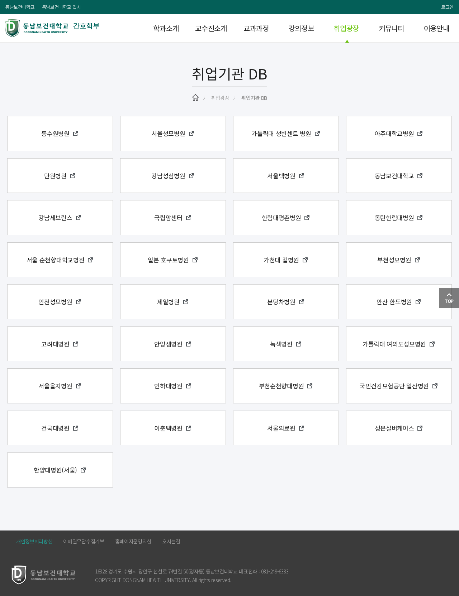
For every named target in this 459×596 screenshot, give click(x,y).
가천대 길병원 (281, 259)
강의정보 (301, 28)
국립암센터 (168, 217)
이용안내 (436, 28)
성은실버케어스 (394, 427)
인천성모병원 (55, 301)
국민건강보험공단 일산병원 (394, 385)
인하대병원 (168, 385)
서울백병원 (281, 175)
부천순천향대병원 (281, 385)
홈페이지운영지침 (133, 541)
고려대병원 (55, 343)
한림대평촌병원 (281, 217)
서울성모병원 (168, 133)
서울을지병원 (55, 385)
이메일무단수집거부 (83, 541)
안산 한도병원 (394, 301)
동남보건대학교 (20, 7)
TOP (449, 301)
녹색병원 (281, 343)
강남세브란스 (55, 217)
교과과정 (256, 28)
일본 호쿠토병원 (168, 259)
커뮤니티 (391, 28)
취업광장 (346, 28)
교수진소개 (211, 28)
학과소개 (166, 28)
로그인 (447, 7)
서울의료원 (281, 427)
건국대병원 (55, 427)
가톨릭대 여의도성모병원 (394, 343)
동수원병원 (55, 133)
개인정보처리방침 (34, 541)
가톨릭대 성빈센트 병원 (281, 133)
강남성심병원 (168, 175)
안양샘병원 (168, 343)
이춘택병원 (168, 427)
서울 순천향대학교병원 (55, 259)
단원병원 (55, 175)
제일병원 (168, 301)
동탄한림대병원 (394, 217)
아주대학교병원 (394, 133)
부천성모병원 (394, 259)
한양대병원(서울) (55, 469)
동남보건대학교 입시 (61, 7)
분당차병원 (281, 301)
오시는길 (171, 541)
